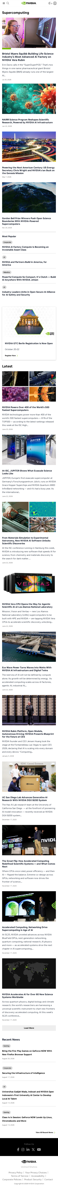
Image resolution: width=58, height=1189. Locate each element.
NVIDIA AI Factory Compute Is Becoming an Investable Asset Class (25, 248)
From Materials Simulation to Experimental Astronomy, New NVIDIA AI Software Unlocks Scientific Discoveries (26, 540)
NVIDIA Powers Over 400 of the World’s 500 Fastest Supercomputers (25, 408)
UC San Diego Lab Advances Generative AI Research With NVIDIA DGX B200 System (24, 799)
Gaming (6, 1046)
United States (29, 1166)
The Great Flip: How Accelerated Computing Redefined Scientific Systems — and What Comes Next (28, 863)
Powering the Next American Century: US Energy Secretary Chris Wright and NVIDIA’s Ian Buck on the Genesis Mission (28, 170)
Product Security (33, 1179)
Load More (29, 1028)
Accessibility (37, 1175)
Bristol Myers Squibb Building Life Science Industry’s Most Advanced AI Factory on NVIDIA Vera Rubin (27, 57)
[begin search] (8, 3)
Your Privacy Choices (36, 1172)
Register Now (10, 355)
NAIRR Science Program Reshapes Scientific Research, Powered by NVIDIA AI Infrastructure (27, 121)
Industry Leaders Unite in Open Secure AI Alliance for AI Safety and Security (28, 293)
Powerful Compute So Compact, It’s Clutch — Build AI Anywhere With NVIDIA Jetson (29, 278)
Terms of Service (19, 1175)
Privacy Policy (15, 1172)
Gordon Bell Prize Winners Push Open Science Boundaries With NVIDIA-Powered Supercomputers (26, 221)
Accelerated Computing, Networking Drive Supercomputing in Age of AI (24, 928)
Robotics (7, 272)
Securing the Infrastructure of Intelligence (23, 1073)
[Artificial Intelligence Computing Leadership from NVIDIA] (29, 3)
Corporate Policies (11, 1179)
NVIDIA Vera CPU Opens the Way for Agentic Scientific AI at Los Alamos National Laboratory (27, 605)
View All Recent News (44, 1132)
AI (4, 257)
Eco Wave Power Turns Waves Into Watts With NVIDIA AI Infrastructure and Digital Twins (27, 669)
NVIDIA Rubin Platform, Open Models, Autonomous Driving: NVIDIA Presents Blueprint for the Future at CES (28, 734)
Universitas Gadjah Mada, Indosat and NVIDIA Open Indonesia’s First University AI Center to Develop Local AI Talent (28, 1095)
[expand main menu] (3, 3)
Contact (48, 1179)
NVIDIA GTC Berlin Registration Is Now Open (29, 343)
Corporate (7, 242)
